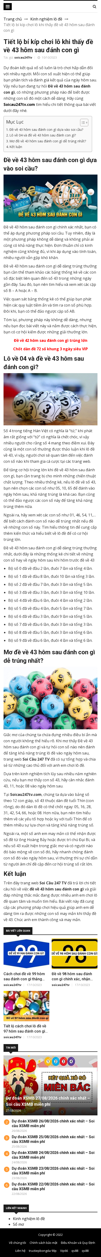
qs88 (74, 1251)
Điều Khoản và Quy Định (78, 1243)
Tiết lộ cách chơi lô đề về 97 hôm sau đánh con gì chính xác (25, 1031)
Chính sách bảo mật (43, 1243)
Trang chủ (13, 19)
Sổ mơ (18, 1224)
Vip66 (64, 1251)
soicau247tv (23, 58)
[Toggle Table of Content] (82, 123)
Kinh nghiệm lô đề (46, 19)
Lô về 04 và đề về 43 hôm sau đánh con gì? (43, 135)
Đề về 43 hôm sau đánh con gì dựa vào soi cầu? (46, 129)
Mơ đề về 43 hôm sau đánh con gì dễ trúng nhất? (48, 141)
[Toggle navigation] (8, 6)
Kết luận (15, 146)
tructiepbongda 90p (43, 1251)
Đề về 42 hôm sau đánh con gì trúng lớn (50, 340)
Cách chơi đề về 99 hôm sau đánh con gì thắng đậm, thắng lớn (24, 979)
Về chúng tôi (17, 1243)
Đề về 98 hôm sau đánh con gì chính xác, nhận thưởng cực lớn (72, 979)
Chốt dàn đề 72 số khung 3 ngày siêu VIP (50, 348)
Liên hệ (20, 1251)
